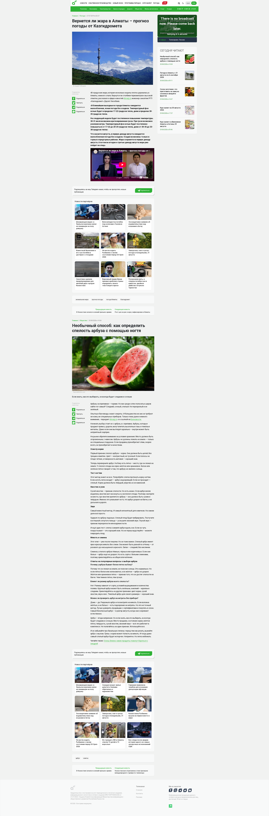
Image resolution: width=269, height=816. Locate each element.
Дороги (129, 9)
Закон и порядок (119, 9)
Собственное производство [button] (99, 3)
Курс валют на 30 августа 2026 (170, 109)
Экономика (93, 9)
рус (194, 3)
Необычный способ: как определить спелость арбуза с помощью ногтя (170, 58)
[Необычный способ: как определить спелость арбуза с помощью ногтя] (189, 59)
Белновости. (136, 419)
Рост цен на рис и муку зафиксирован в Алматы (132, 312)
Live (164, 3)
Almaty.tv (127, 98)
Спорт (162, 9)
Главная (75, 16)
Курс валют (147, 3)
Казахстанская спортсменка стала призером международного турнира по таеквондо (131, 772)
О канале (139, 790)
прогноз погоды (97, 299)
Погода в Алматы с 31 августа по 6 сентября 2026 (169, 75)
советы (85, 758)
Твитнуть (79, 103)
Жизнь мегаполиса (151, 9)
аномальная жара (82, 299)
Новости (83, 3)
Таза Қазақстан (105, 9)
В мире (169, 9)
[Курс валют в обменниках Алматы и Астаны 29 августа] (189, 124)
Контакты (139, 793)
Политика (83, 9)
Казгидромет (125, 299)
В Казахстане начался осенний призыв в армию (94, 312)
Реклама (139, 797)
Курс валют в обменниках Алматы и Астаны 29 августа (170, 124)
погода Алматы (111, 299)
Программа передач (133, 3)
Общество (138, 9)
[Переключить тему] (183, 3)
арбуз (78, 758)
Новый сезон (118, 3)
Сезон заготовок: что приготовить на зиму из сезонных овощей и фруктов (169, 92)
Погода (156, 3)
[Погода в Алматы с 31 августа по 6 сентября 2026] (189, 75)
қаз (188, 3)
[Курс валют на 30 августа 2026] (189, 110)
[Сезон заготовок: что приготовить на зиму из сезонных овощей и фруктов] (189, 91)
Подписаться (144, 190)
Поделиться (80, 98)
